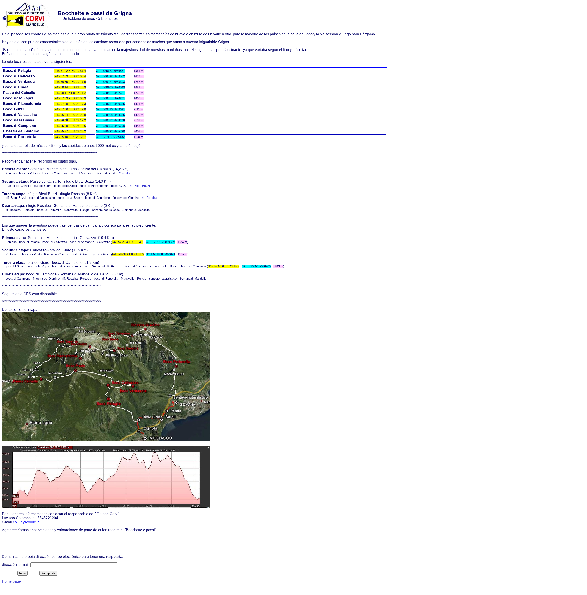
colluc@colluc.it (26, 522)
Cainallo (124, 173)
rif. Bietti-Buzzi (140, 186)
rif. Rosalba (149, 197)
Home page (11, 581)
